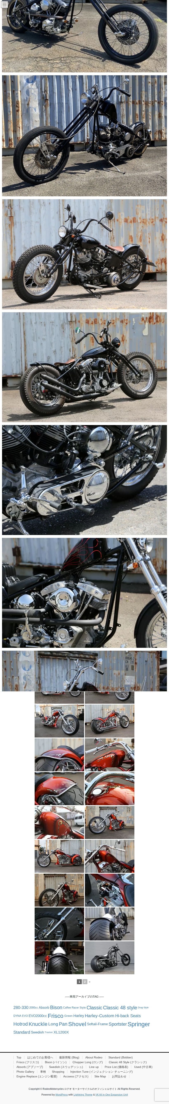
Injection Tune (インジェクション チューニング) (101, 1071)
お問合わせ (119, 1076)
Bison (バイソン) (56, 1062)
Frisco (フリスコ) (27, 1062)
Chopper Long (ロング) (88, 1062)
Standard (21, 1032)
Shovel (77, 1023)
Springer (139, 1023)
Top (18, 1057)
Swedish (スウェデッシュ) (66, 1067)
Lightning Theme (83, 1094)
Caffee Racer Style (74, 1007)
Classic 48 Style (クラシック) (128, 1062)
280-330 (20, 1007)
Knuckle (38, 1023)
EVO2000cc (38, 1016)
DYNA (17, 1015)
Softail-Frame (97, 1024)
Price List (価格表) (116, 1067)
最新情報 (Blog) (69, 1057)
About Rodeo (93, 1057)
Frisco (55, 1015)
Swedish (37, 1032)
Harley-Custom (99, 1015)
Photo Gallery (25, 1071)
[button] (84, 135)
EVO (25, 1015)
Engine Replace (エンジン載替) (36, 1076)
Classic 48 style (120, 1007)
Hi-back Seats (128, 1015)
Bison (56, 1007)
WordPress (61, 1094)
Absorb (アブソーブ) (29, 1067)
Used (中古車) (143, 1067)
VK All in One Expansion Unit (111, 1094)
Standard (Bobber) (120, 1057)
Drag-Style (143, 1007)
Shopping (58, 1071)
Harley (78, 1016)
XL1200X (61, 1032)
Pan (63, 1023)
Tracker (49, 1032)
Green (68, 1015)
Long (53, 1024)
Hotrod (20, 1024)
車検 (43, 1071)
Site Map (100, 1076)
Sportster (118, 1024)
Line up (94, 1067)
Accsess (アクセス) (75, 1076)
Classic (94, 1007)
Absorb (44, 1007)
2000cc (33, 1007)
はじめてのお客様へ (40, 1057)
